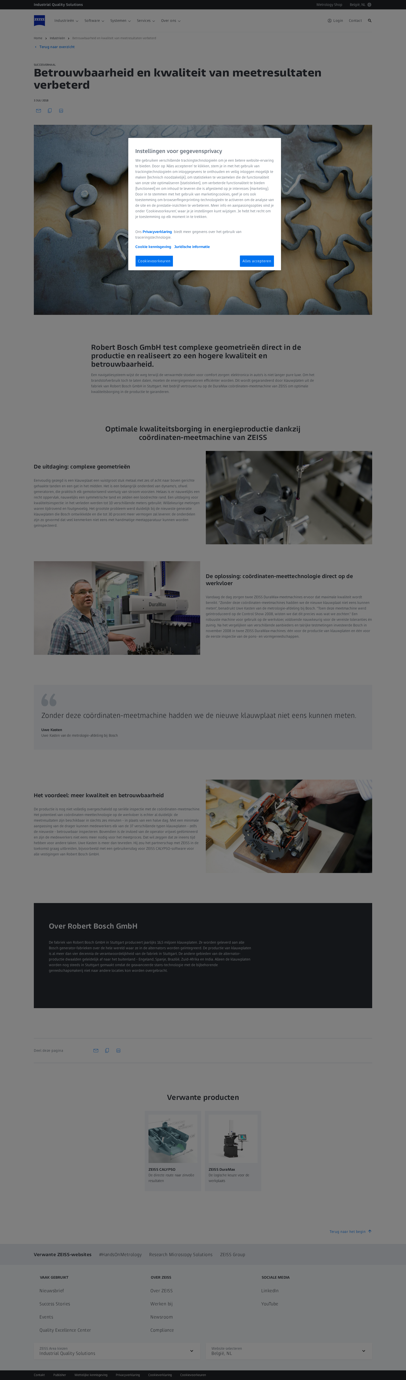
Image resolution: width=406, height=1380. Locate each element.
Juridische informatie (192, 246)
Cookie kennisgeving (153, 246)
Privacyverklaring (158, 231)
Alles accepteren (256, 261)
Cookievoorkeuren (154, 261)
